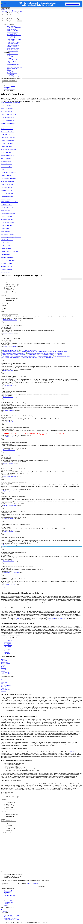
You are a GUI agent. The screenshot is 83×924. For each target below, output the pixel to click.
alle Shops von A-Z (13, 51)
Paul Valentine (7, 643)
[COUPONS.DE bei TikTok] (1, 909)
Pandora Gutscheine (8, 397)
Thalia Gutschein (11, 26)
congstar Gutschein (12, 40)
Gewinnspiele (10, 74)
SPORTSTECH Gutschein (14, 35)
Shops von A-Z (8, 891)
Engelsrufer (7, 650)
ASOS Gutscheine (8, 385)
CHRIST (72, 751)
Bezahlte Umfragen (12, 73)
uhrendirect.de (4, 662)
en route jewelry (5, 672)
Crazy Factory (61, 618)
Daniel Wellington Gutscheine (11, 572)
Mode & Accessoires (12, 54)
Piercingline (52, 618)
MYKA (3, 683)
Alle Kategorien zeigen (14, 75)
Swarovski (3, 688)
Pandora (3, 659)
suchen (19, 20)
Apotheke (9, 58)
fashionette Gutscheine (9, 518)
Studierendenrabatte (12, 59)
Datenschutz (7, 918)
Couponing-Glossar (9, 902)
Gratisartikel (10, 291)
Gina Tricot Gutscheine (9, 421)
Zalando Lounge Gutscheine (10, 346)
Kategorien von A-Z (9, 892)
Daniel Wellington (5, 663)
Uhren (17, 618)
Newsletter (6, 903)
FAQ (5, 900)
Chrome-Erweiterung (9, 893)
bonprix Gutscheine (8, 370)
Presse (11, 916)
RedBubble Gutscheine (9, 531)
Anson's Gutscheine (8, 545)
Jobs (15, 916)
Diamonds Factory (5, 689)
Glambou (3, 665)
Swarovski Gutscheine (9, 450)
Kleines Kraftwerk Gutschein (14, 39)
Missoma (6, 648)
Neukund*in (10, 300)
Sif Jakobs (3, 679)
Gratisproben (10, 71)
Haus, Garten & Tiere (12, 68)
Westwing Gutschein (12, 32)
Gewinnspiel (10, 289)
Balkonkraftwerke (11, 61)
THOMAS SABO (5, 673)
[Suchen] (2, 82)
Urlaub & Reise (11, 57)
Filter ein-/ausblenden (66, 279)
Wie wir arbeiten (14, 915)
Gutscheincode (11, 286)
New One (3, 691)
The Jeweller (4, 660)
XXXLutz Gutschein (12, 30)
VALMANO (7, 642)
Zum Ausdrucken (11, 293)
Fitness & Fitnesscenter (13, 64)
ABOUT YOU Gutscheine (10, 320)
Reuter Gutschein (11, 29)
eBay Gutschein (11, 38)
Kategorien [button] (7, 52)
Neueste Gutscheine (12, 46)
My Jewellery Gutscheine (9, 490)
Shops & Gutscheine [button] (9, 24)
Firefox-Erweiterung (9, 895)
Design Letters (4, 682)
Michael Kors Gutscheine (9, 505)
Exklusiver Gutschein (12, 285)
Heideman (3, 668)
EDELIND (7, 653)
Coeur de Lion (4, 680)
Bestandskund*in (12, 298)
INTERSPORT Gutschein (14, 27)
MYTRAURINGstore (6, 685)
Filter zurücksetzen (77, 279)
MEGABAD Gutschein (13, 45)
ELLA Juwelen (8, 640)
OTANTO (3, 666)
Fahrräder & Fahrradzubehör (14, 67)
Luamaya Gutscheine (8, 561)
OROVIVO (4, 686)
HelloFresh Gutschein (12, 43)
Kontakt (10, 900)
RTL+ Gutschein (11, 36)
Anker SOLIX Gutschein (13, 42)
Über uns (6, 915)
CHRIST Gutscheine (8, 436)
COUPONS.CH (8, 919)
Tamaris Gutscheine (8, 463)
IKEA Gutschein (11, 33)
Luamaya (3, 671)
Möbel (8, 55)
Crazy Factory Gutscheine (10, 476)
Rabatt (9, 288)
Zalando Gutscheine (8, 333)
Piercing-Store (7, 649)
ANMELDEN (41, 886)
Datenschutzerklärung (33, 883)
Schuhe (9, 70)
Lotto (8, 62)
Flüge (8, 65)
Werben (6, 916)
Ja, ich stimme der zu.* (29, 883)
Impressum (14, 918)
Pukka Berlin (7, 646)
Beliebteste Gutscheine (13, 48)
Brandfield (3, 669)
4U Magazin (4, 911)
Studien (6, 905)
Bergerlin (6, 652)
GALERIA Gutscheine (9, 410)
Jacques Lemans (8, 645)
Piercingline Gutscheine (9, 584)
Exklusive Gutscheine (12, 49)
